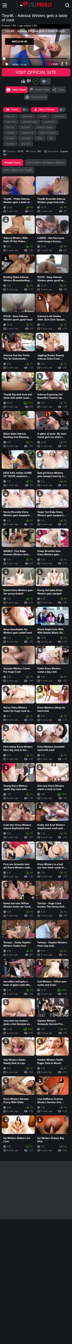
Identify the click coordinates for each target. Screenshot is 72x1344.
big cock (10, 116)
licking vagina (30, 122)
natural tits (49, 122)
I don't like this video (28, 81)
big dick (26, 143)
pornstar (26, 127)
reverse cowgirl (45, 127)
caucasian (27, 116)
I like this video (23, 81)
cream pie (59, 116)
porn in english (48, 133)
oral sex (10, 127)
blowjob (10, 138)
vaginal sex (27, 133)
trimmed (10, 133)
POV (40, 138)
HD (51, 138)
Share (61, 89)
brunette (10, 143)
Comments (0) (39, 97)
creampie (25, 138)
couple (43, 116)
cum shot (11, 122)
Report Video (42, 89)
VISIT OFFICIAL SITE (36, 72)
